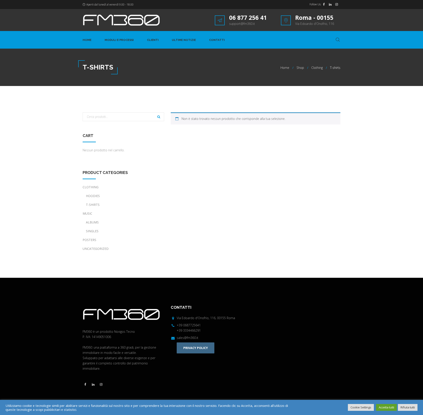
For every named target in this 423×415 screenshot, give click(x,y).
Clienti (153, 40)
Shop (300, 68)
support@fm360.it (242, 24)
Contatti (217, 40)
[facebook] (324, 4)
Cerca (158, 117)
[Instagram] (336, 4)
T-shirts (93, 205)
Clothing (317, 68)
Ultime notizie (184, 40)
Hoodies (93, 196)
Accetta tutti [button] (386, 407)
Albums (92, 222)
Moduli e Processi (119, 40)
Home (87, 40)
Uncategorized (96, 249)
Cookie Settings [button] (361, 407)
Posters (89, 240)
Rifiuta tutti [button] (408, 407)
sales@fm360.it (187, 338)
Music (87, 213)
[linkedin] (330, 4)
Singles (92, 231)
